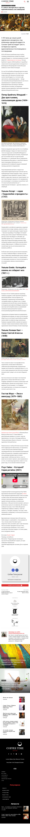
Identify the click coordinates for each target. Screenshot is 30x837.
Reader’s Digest (11, 535)
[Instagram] (11, 754)
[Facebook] (8, 754)
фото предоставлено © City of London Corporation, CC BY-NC (13, 359)
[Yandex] (19, 754)
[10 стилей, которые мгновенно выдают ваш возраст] (22, 732)
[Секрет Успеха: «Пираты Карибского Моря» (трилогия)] (22, 707)
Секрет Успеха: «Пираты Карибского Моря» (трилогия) (9, 707)
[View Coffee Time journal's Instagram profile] (13, 570)
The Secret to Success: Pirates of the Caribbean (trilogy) (10, 715)
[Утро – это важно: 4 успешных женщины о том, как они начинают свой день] (26, 808)
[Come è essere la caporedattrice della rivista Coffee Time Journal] (26, 816)
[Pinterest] (14, 754)
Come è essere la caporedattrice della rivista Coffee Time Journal (11, 815)
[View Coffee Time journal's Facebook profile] (16, 570)
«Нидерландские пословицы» (14, 60)
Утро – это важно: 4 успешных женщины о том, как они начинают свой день (11, 807)
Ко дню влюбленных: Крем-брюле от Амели (23, 592)
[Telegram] (16, 754)
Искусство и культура (6, 5)
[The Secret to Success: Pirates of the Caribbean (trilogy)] (22, 715)
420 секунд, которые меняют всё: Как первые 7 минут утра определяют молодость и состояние (10, 723)
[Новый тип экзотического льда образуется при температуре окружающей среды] (15, 656)
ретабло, (24, 493)
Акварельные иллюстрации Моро (10, 432)
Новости (13, 5)
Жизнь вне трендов (8, 697)
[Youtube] (21, 754)
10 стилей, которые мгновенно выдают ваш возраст (9, 731)
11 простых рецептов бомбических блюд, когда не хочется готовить (6, 593)
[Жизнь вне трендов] (22, 699)
